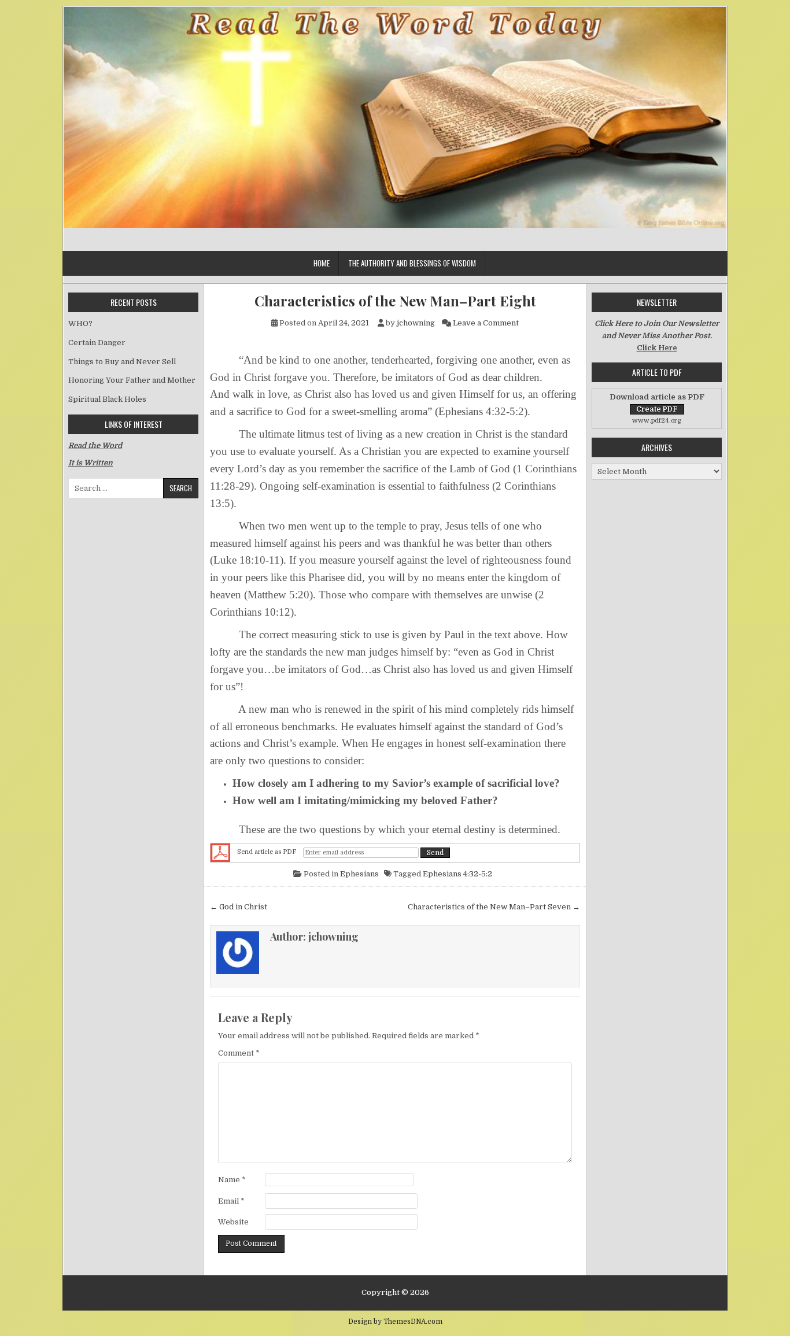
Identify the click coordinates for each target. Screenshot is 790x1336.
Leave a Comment (486, 323)
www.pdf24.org (656, 420)
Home (321, 263)
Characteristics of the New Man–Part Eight (395, 301)
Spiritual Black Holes (107, 399)
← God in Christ (238, 906)
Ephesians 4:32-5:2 (457, 873)
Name (232, 1179)
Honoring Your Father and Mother (131, 380)
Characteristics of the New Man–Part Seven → (494, 906)
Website (233, 1221)
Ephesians (359, 873)
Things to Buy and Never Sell (122, 361)
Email (231, 1201)
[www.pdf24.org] (220, 852)
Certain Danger (96, 342)
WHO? (80, 323)
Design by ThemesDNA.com (395, 1322)
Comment (239, 1053)
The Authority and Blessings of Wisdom (412, 263)
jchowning (416, 323)
